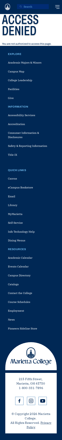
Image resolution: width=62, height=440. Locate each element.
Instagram (31, 401)
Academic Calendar (20, 257)
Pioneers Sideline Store (22, 328)
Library (12, 205)
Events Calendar (18, 266)
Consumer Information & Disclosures (23, 135)
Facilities (13, 89)
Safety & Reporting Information (27, 145)
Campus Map (16, 71)
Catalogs (13, 284)
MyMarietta (15, 214)
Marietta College (31, 356)
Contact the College (20, 293)
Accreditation (16, 124)
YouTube (43, 401)
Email (11, 196)
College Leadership (20, 80)
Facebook (19, 401)
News (11, 319)
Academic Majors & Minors (24, 62)
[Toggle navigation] (57, 7)
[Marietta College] (7, 7)
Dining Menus (16, 240)
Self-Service (15, 222)
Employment (16, 310)
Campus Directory (19, 275)
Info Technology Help (21, 231)
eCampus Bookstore (20, 187)
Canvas (12, 178)
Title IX (12, 154)
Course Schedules (19, 302)
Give (11, 98)
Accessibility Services (21, 115)
